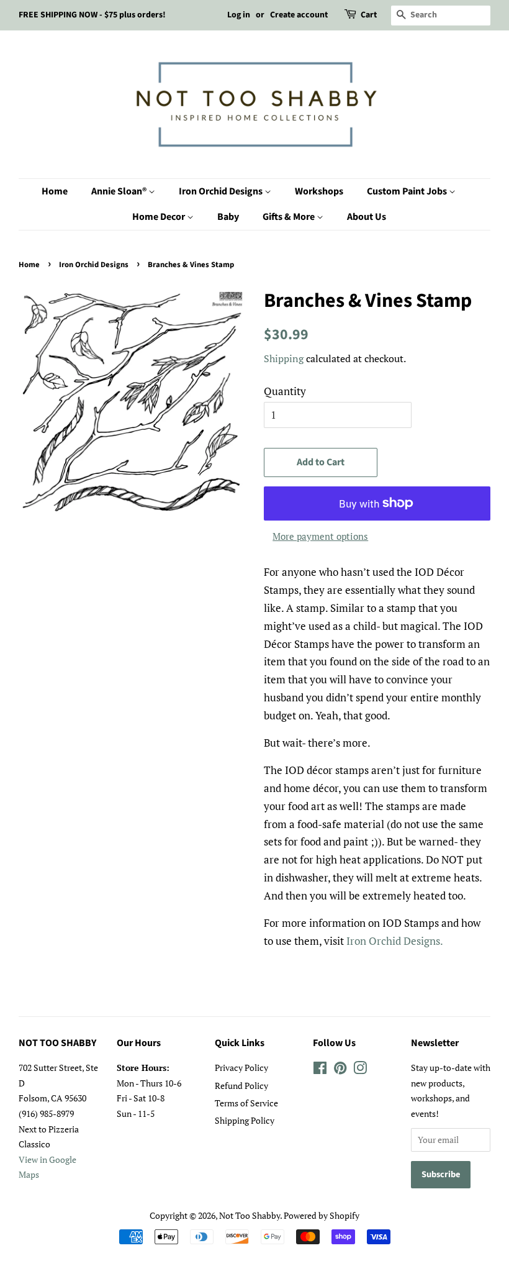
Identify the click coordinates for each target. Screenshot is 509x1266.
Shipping (284, 358)
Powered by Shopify (321, 1215)
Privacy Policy (241, 1067)
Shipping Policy (244, 1120)
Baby (228, 217)
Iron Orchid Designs (221, 191)
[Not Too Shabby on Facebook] (320, 1070)
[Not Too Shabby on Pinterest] (340, 1070)
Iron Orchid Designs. (394, 941)
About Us (366, 217)
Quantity (285, 391)
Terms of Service (246, 1103)
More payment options (320, 536)
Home (55, 191)
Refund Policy (241, 1085)
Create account (299, 15)
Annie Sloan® (119, 191)
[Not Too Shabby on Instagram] (360, 1070)
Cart (369, 15)
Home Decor (159, 217)
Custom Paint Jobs (408, 191)
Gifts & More (290, 217)
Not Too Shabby (249, 1215)
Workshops (319, 191)
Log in (238, 15)
